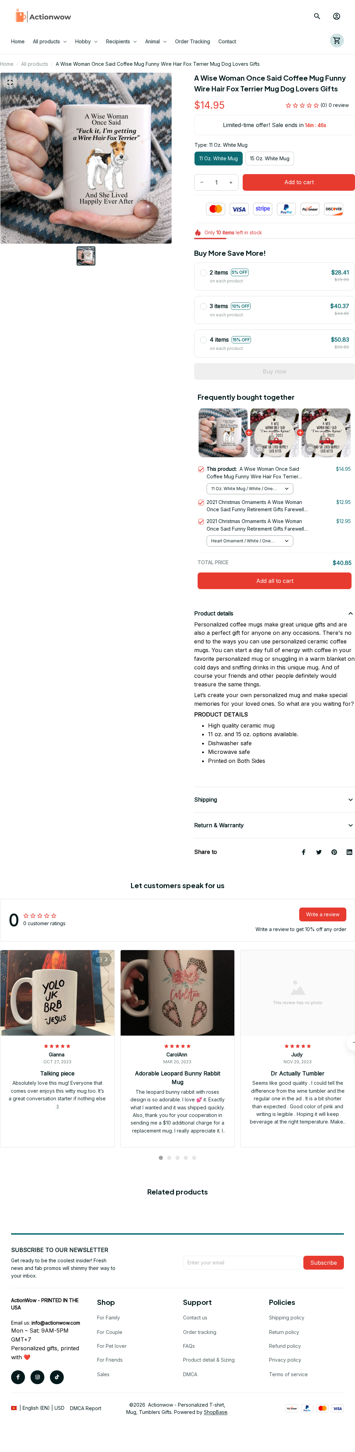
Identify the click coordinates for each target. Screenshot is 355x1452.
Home (7, 64)
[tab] (161, 1158)
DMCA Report (85, 1408)
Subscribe (323, 1262)
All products (34, 64)
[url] (56, 1323)
